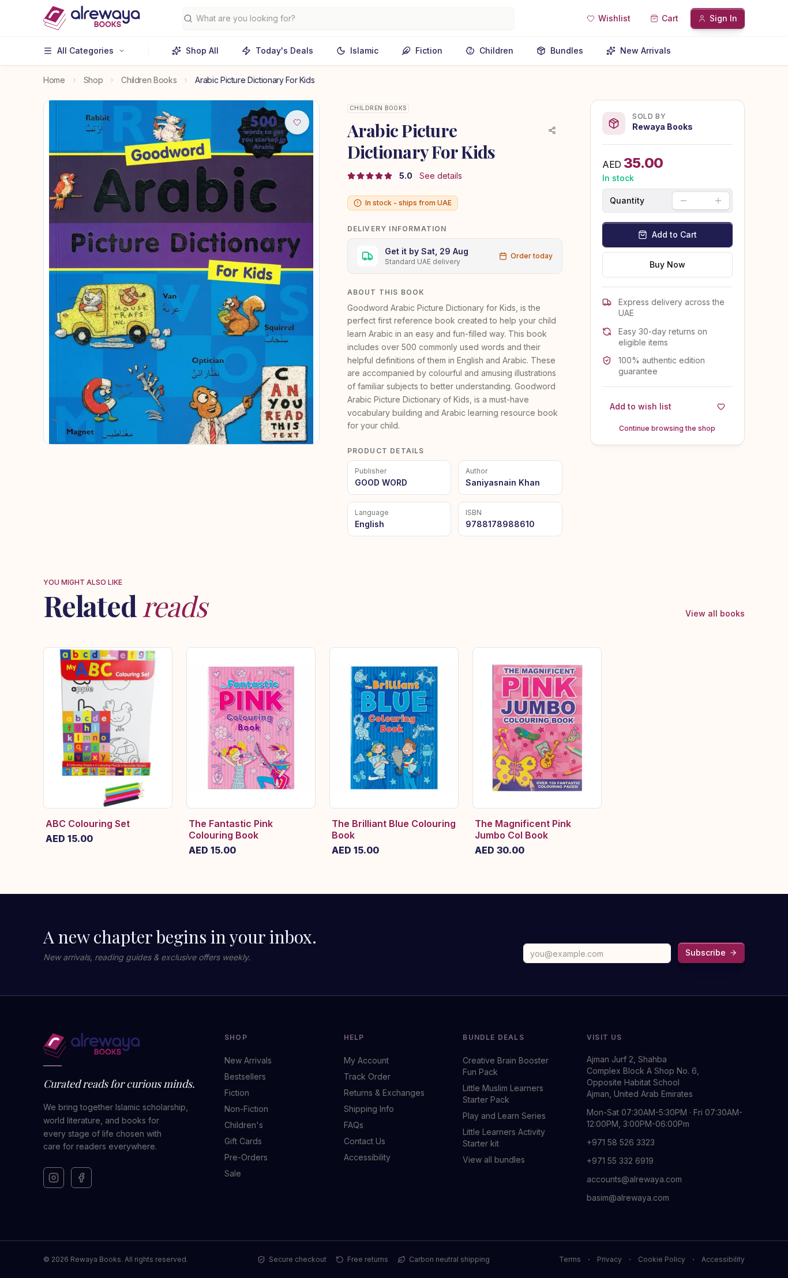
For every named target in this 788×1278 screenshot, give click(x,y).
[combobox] (353, 18)
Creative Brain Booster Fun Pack (506, 1066)
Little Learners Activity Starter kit (504, 1137)
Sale (232, 1173)
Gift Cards (243, 1141)
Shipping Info (369, 1109)
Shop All (202, 50)
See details (440, 176)
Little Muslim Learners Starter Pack (503, 1093)
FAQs (353, 1125)
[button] (608, 18)
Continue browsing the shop (667, 428)
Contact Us (364, 1141)
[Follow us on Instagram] (53, 1177)
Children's (243, 1125)
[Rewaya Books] (122, 1045)
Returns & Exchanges (384, 1092)
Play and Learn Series (504, 1116)
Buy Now (667, 264)
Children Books (149, 80)
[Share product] (552, 130)
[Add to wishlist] (297, 122)
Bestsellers (245, 1076)
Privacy (609, 1259)
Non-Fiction (246, 1109)
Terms (570, 1259)
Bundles (566, 50)
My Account (366, 1060)
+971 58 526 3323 (621, 1142)
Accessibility (367, 1157)
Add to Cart (674, 234)
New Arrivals (645, 50)
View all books (715, 613)
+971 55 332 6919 (620, 1161)
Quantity (627, 200)
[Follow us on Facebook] (81, 1177)
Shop (93, 80)
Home (54, 80)
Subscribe (705, 952)
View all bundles (494, 1159)
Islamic (364, 50)
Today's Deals (284, 50)
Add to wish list (640, 406)
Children (496, 50)
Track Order (367, 1076)
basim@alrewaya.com (628, 1197)
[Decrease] (684, 200)
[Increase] (718, 200)
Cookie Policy (661, 1259)
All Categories (85, 50)
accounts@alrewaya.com (634, 1179)
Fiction (428, 50)
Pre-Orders (246, 1157)
